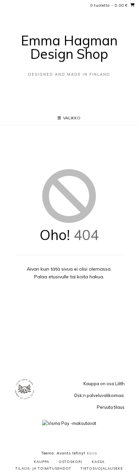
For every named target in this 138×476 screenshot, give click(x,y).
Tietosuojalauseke (102, 468)
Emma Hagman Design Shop (69, 47)
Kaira (92, 453)
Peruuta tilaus (111, 407)
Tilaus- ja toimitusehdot (43, 468)
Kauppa (41, 462)
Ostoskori (70, 462)
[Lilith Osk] (24, 398)
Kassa (98, 462)
